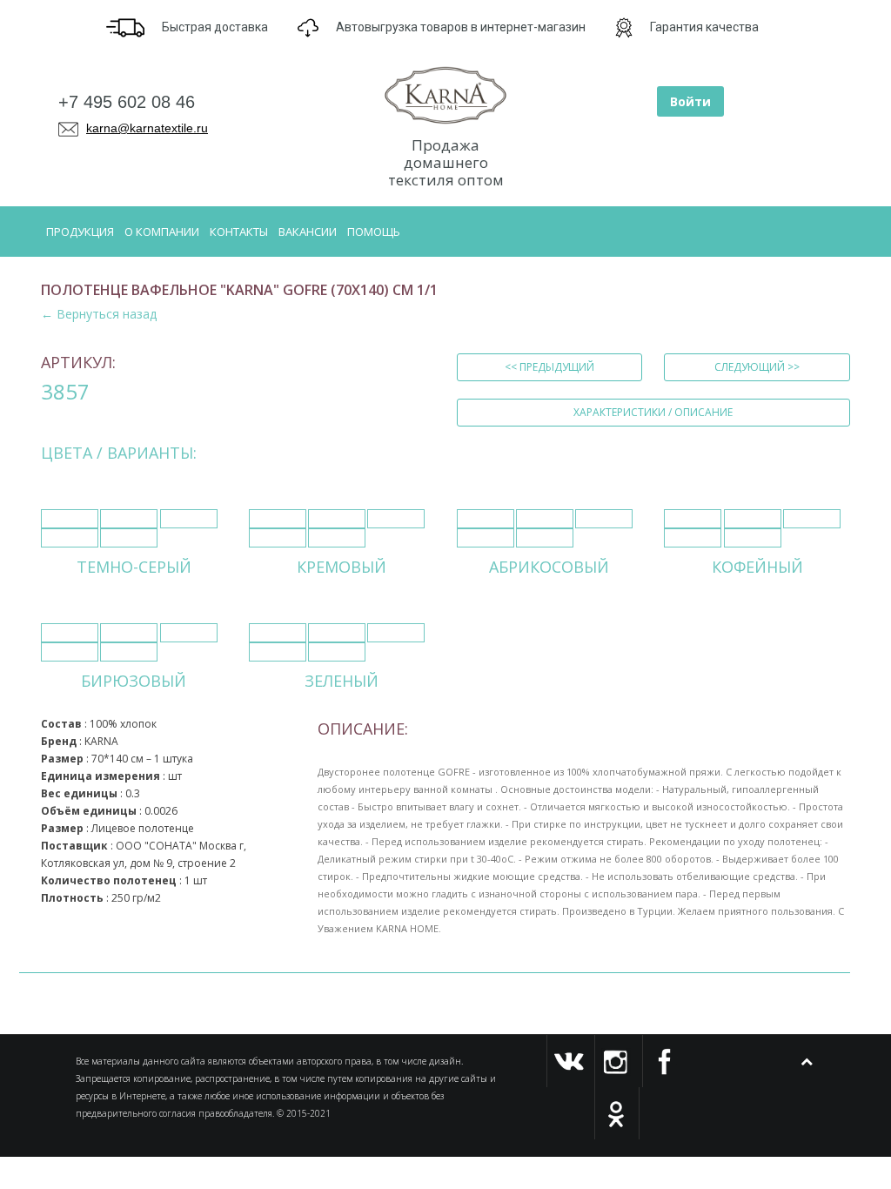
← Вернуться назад (99, 314)
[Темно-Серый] (69, 518)
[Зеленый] (277, 632)
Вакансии (307, 231)
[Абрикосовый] (485, 518)
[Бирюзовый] (69, 632)
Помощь (373, 231)
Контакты (239, 231)
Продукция (80, 231)
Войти (690, 101)
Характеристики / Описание (653, 412)
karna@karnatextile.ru (147, 128)
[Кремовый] (277, 518)
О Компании (161, 231)
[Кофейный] (692, 518)
